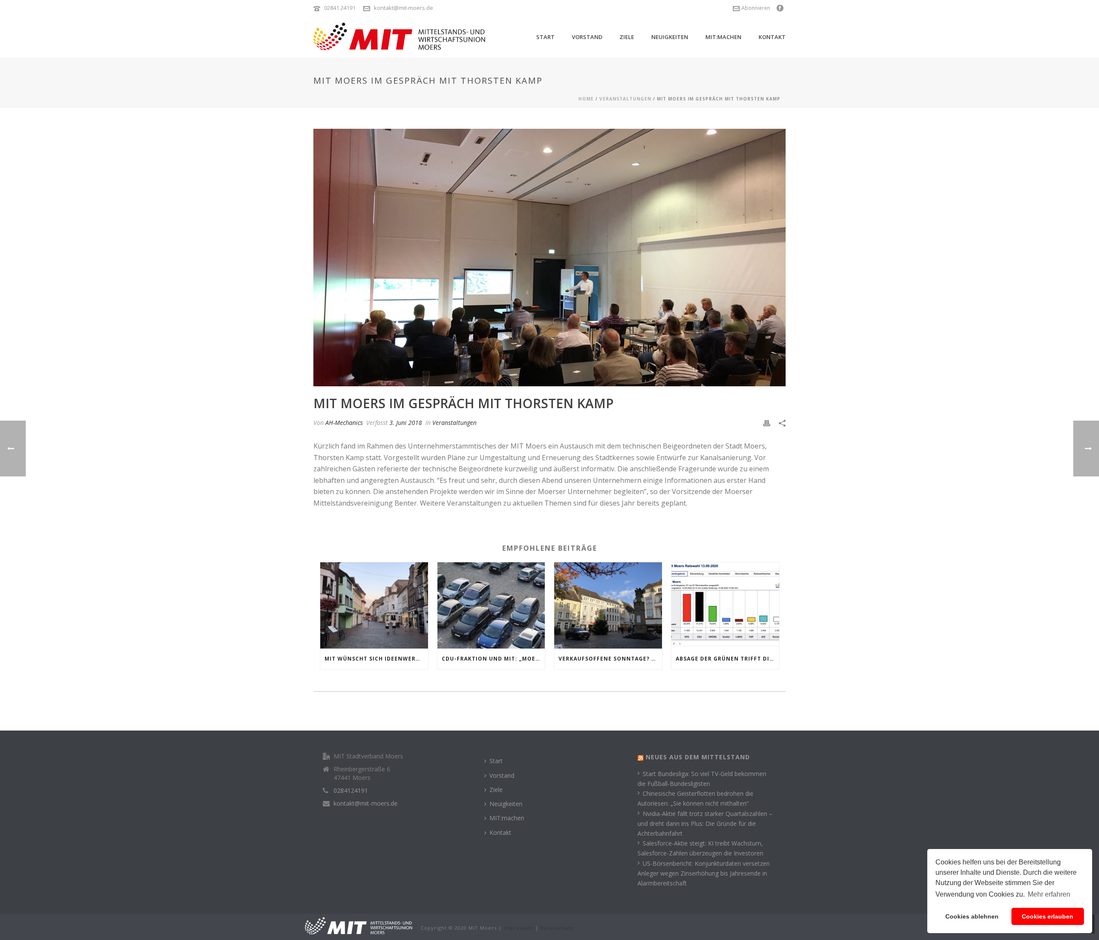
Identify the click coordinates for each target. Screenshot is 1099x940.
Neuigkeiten (669, 37)
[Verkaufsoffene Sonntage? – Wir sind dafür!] (608, 605)
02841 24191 (339, 8)
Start (545, 37)
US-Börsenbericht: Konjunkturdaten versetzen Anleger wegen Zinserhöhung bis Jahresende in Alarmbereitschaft (704, 873)
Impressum (519, 928)
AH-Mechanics (344, 422)
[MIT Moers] (358, 925)
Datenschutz (557, 928)
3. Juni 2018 (405, 422)
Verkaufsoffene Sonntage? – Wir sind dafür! (610, 658)
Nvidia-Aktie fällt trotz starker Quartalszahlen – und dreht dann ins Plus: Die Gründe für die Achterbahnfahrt (705, 823)
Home (586, 99)
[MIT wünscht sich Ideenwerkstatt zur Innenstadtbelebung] (374, 605)
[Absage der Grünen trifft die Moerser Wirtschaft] (725, 605)
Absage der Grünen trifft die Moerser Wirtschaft (727, 658)
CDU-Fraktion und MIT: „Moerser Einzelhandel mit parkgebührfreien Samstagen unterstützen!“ (493, 658)
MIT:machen (723, 37)
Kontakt (772, 37)
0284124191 (351, 790)
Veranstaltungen (625, 99)
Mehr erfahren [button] (1049, 894)
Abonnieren (755, 8)
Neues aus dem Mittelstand (698, 757)
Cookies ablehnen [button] (972, 916)
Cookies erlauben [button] (1047, 916)
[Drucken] (766, 423)
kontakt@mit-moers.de (403, 8)
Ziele (626, 37)
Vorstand (587, 37)
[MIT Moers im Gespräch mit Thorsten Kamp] (549, 257)
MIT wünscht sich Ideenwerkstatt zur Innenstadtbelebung (376, 658)
